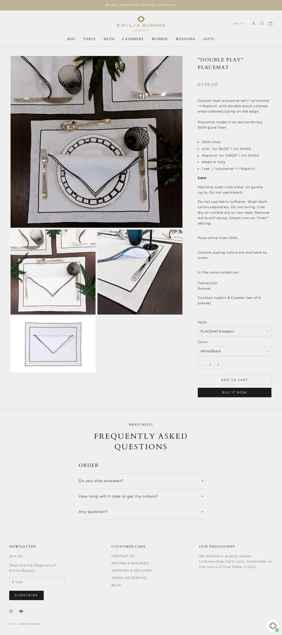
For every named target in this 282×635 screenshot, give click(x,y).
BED (71, 39)
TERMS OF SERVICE (129, 578)
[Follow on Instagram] (11, 611)
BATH (109, 39)
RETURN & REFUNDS (130, 563)
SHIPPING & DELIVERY (131, 571)
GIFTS (209, 39)
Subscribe (26, 595)
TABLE (89, 39)
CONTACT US (123, 556)
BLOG (116, 585)
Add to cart (234, 380)
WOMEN (160, 39)
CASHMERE (133, 39)
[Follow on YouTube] (21, 611)
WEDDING (186, 39)
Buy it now (234, 392)
